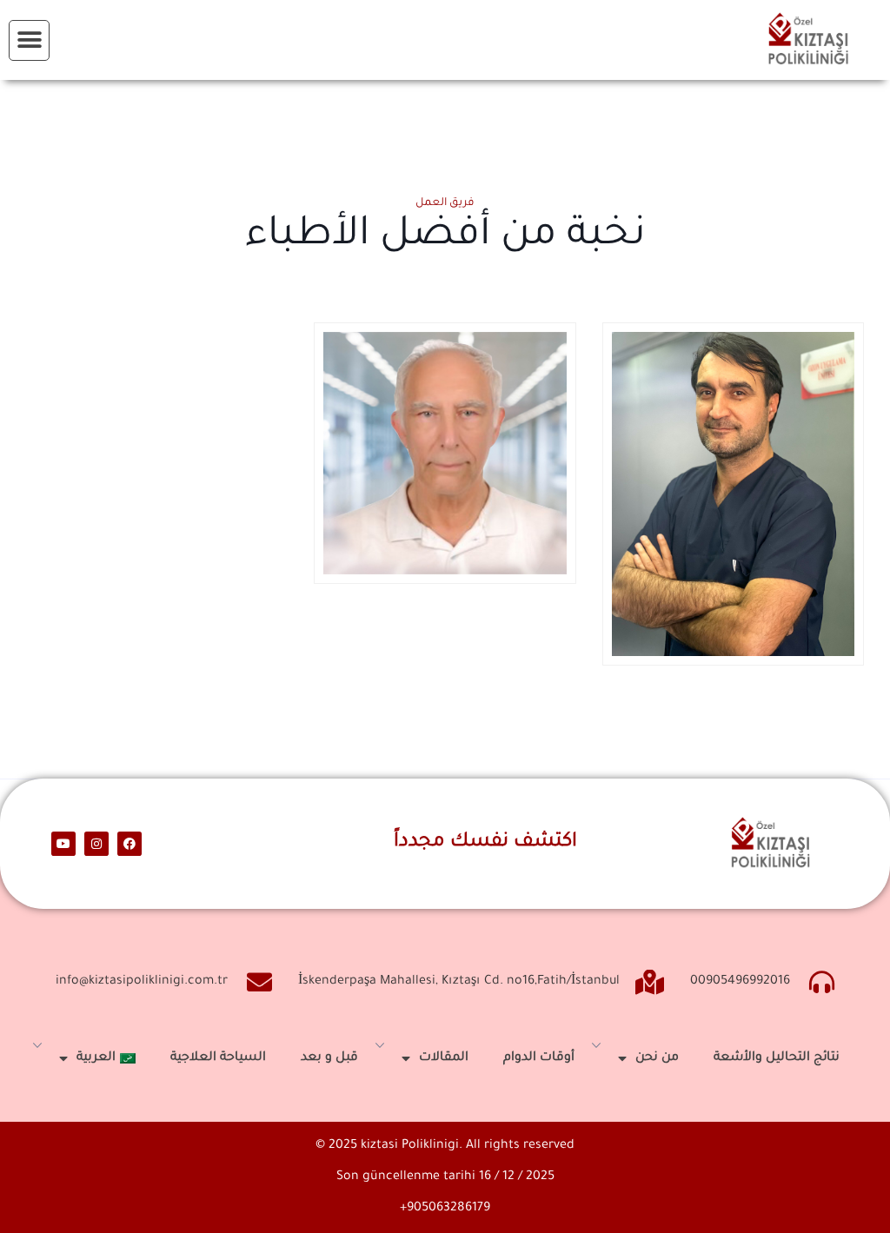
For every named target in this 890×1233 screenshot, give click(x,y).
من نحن (657, 1058)
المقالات (443, 1058)
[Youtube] (63, 844)
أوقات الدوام (539, 1058)
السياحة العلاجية (218, 1058)
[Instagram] (96, 844)
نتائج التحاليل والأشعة (777, 1058)
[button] (29, 40)
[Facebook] (129, 844)
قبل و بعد (329, 1058)
